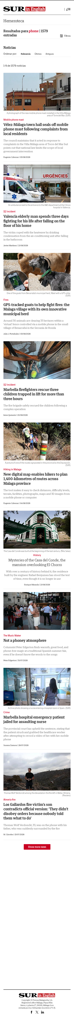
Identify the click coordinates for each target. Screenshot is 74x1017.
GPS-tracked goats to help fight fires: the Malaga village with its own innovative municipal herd (36, 309)
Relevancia (25, 54)
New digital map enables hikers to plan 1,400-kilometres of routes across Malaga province (35, 479)
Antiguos (50, 54)
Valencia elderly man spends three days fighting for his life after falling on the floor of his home (36, 221)
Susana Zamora (10, 745)
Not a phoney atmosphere (24, 640)
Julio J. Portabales (11, 333)
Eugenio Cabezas (11, 157)
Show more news (37, 846)
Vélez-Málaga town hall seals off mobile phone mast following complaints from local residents (35, 129)
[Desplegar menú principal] (68, 9)
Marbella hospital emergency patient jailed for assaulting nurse (34, 719)
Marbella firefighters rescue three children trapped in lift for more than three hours (33, 394)
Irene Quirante (9, 415)
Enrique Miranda (31, 584)
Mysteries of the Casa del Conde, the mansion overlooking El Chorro (36, 562)
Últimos (38, 54)
